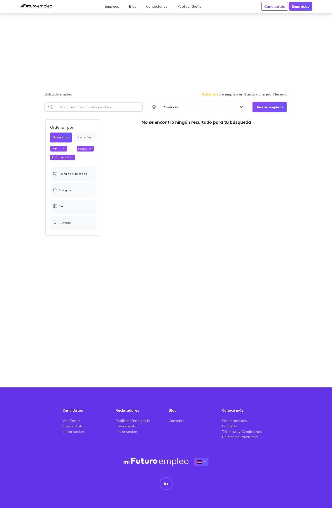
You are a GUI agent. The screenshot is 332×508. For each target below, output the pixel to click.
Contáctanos (156, 6)
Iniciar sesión (73, 431)
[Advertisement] (166, 55)
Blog (132, 6)
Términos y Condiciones (242, 431)
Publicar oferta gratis (132, 420)
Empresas (300, 6)
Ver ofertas (71, 420)
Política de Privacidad (240, 437)
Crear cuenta (72, 426)
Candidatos (274, 6)
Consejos (176, 420)
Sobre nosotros (234, 420)
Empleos (112, 6)
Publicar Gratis (189, 6)
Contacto (229, 426)
